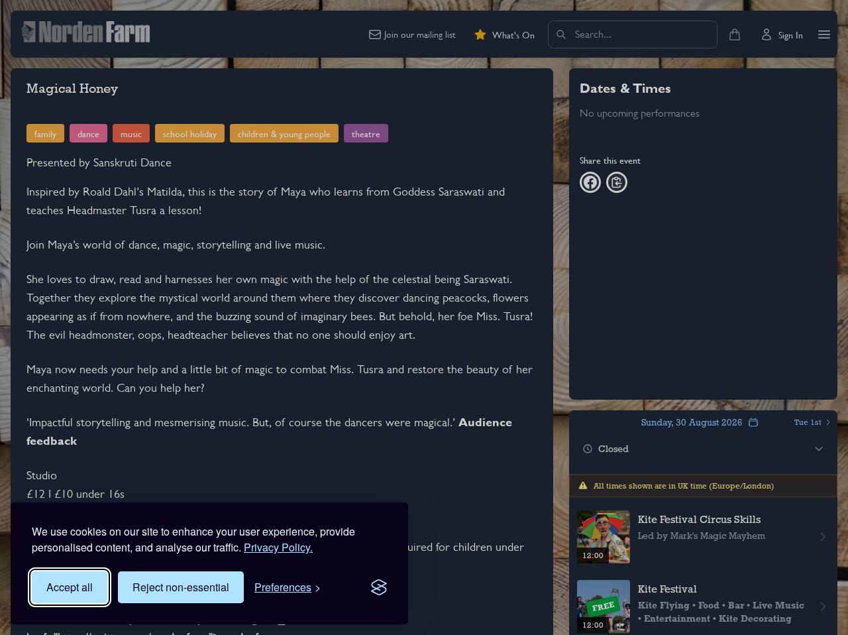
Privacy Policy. (278, 547)
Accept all (69, 587)
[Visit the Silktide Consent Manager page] (379, 587)
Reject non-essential (180, 587)
